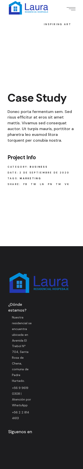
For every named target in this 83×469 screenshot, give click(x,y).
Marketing (30, 178)
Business (38, 166)
